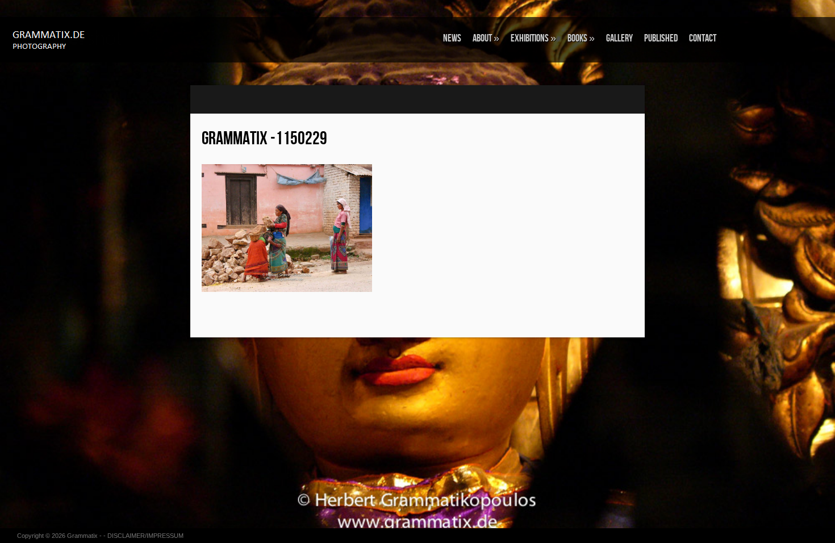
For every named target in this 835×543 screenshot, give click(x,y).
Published (661, 38)
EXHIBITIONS (533, 38)
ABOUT (486, 38)
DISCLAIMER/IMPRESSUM (145, 535)
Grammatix (82, 535)
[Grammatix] (71, 39)
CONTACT (702, 38)
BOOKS (581, 38)
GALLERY (619, 38)
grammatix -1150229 (264, 139)
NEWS (452, 38)
